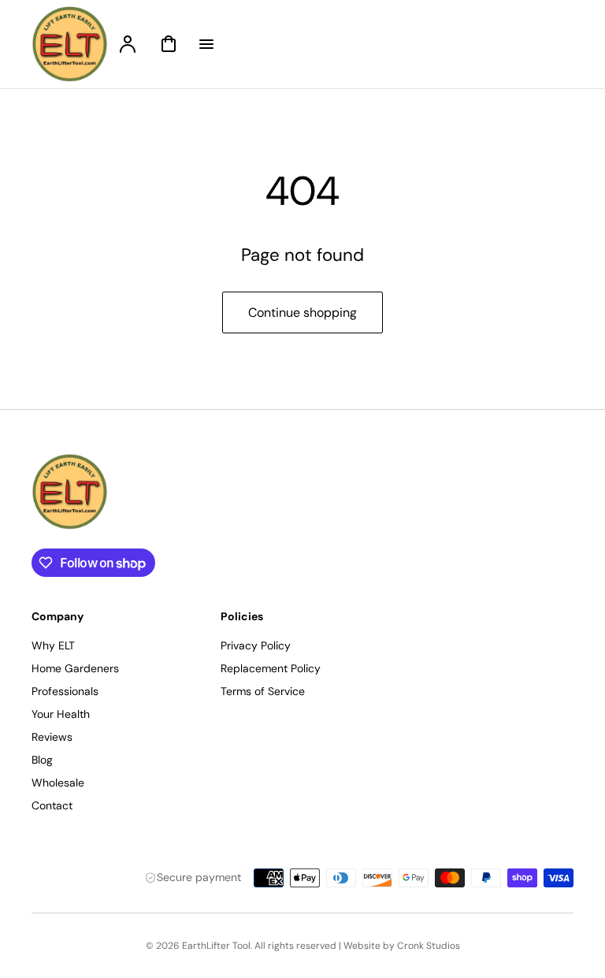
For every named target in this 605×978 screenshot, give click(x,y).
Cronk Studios (428, 945)
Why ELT (53, 645)
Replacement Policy (271, 668)
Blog (42, 760)
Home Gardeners (75, 668)
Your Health (61, 714)
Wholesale (58, 782)
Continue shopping (302, 312)
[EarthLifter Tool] (130, 492)
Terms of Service (263, 691)
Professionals (65, 691)
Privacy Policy (256, 645)
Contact (52, 805)
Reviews (52, 737)
